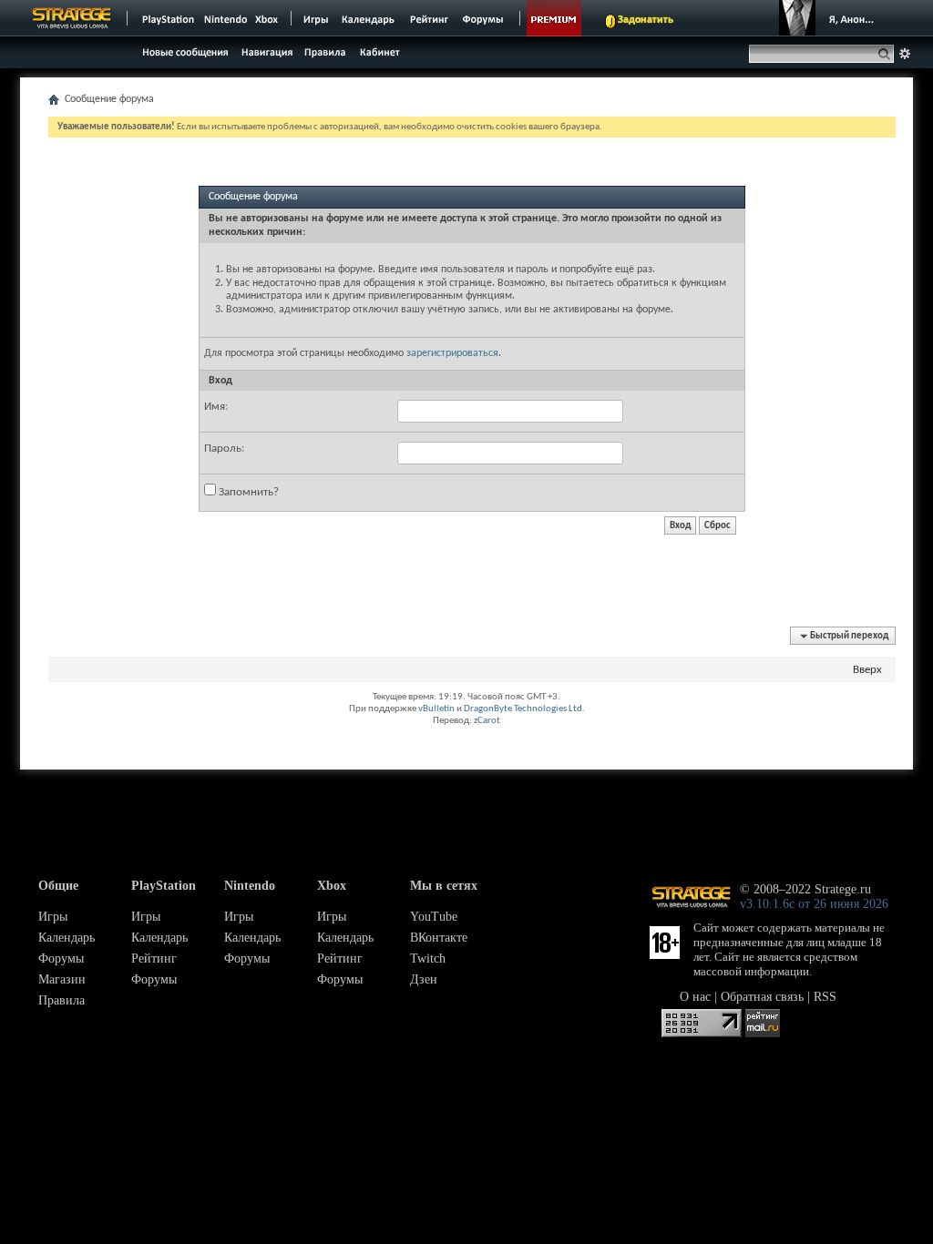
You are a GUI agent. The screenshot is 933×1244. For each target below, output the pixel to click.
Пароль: (224, 448)
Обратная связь (762, 997)
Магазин (62, 979)
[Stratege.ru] (72, 18)
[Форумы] (484, 18)
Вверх (867, 670)
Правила (61, 1000)
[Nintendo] (226, 18)
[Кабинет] (379, 51)
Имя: (216, 407)
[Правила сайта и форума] (326, 51)
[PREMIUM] (554, 18)
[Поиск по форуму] (904, 53)
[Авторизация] (831, 18)
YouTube (433, 916)
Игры (52, 916)
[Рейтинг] (429, 18)
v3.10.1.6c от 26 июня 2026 (814, 904)
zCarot (487, 721)
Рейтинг (154, 958)
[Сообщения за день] (183, 57)
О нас (695, 997)
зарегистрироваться (452, 353)
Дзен (423, 979)
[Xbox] (268, 18)
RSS (825, 997)
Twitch (428, 958)
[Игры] (316, 18)
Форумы (61, 958)
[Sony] (167, 18)
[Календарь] (368, 18)
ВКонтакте (438, 937)
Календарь (66, 937)
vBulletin (436, 709)
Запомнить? (247, 492)
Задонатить (645, 20)
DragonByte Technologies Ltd (523, 709)
